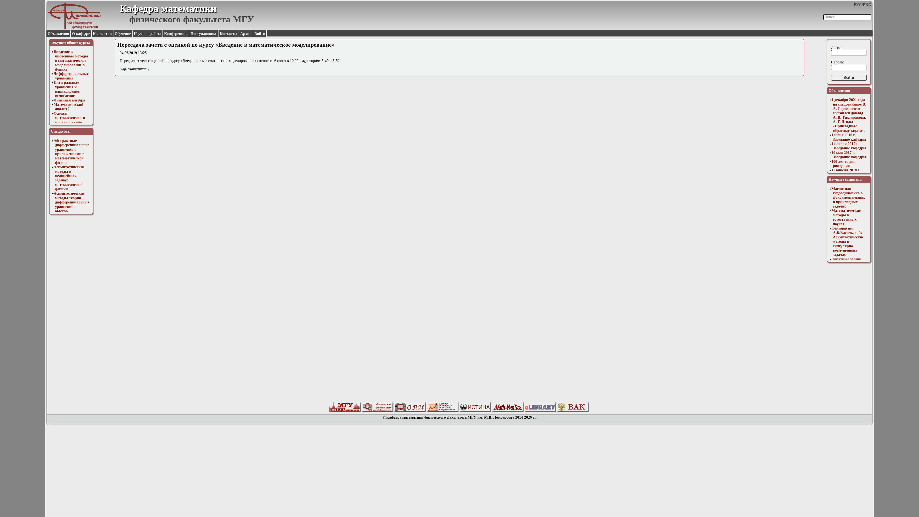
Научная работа (147, 34)
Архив (246, 34)
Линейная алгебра (69, 100)
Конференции (176, 34)
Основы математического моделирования (69, 117)
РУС (858, 5)
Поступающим (204, 34)
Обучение (123, 34)
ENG (867, 5)
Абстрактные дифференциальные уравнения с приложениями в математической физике (71, 152)
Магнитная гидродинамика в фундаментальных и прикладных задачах (848, 197)
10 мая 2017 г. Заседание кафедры (848, 155)
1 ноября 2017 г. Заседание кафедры (848, 146)
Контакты (228, 34)
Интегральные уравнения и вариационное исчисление (66, 89)
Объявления (58, 34)
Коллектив (102, 34)
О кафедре (81, 34)
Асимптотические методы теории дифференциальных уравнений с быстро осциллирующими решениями (72, 206)
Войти (259, 34)
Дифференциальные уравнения (71, 76)
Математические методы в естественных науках (846, 217)
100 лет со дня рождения (843, 163)
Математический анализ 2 (68, 106)
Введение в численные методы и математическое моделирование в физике (71, 60)
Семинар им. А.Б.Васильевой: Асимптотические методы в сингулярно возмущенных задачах (847, 241)
